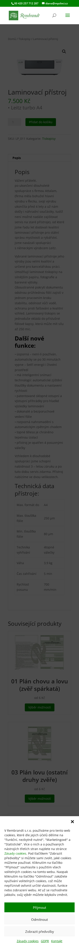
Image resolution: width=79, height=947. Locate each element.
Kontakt (56, 941)
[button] (72, 821)
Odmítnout (39, 919)
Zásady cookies (15, 853)
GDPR (45, 941)
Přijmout (39, 907)
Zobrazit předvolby (39, 931)
